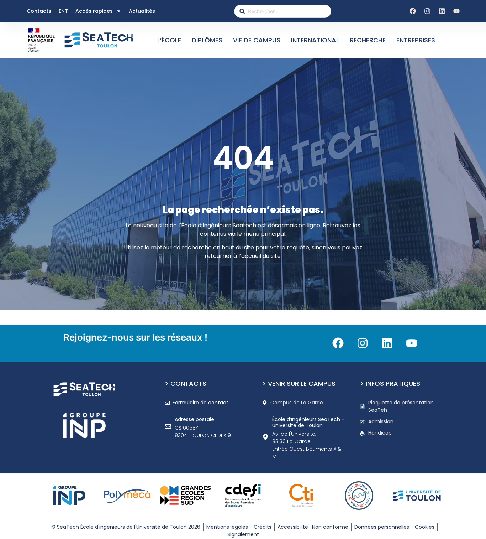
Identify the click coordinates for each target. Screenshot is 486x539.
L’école (169, 40)
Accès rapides (94, 11)
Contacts (39, 11)
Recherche (368, 40)
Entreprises (415, 40)
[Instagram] (427, 11)
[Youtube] (456, 11)
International (315, 40)
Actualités (142, 11)
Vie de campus (256, 40)
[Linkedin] (441, 11)
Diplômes (207, 40)
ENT (63, 11)
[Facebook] (412, 11)
